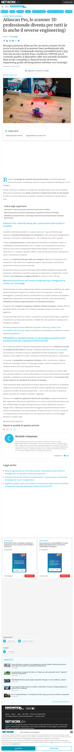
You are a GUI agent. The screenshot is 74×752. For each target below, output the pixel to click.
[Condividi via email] (13, 41)
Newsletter (68, 11)
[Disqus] (37, 513)
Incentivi (28, 11)
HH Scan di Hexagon (59, 350)
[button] (5, 6)
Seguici (29, 708)
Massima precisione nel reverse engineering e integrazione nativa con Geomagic (31, 213)
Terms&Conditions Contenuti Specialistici (19, 716)
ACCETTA (18, 748)
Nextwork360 (9, 724)
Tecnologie (20, 11)
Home (5, 37)
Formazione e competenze (55, 11)
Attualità (12, 11)
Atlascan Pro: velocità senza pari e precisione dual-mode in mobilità (27, 209)
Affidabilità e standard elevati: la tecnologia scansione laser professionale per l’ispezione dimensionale (34, 217)
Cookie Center (40, 716)
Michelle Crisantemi (10, 75)
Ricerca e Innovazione (38, 11)
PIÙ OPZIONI (54, 748)
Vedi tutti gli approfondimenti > (61, 701)
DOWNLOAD (29, 576)
